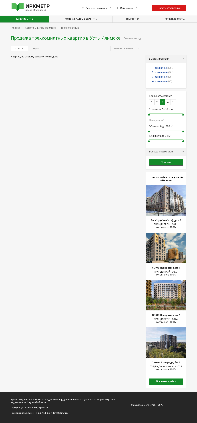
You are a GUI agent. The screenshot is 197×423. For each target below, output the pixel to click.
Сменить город (132, 38)
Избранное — (128, 8)
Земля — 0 (132, 18)
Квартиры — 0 (25, 18)
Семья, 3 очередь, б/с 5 (166, 362)
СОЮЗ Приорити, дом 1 (166, 267)
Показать (166, 162)
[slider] (149, 114)
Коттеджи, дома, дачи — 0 (80, 18)
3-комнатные (162, 76)
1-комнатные (162, 67)
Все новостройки (166, 381)
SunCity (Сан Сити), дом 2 (166, 220)
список (20, 48)
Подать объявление (169, 8)
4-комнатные (162, 81)
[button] (126, 48)
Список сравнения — (98, 8)
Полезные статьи (174, 18)
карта (36, 48)
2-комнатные (162, 72)
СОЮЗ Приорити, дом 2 (166, 315)
